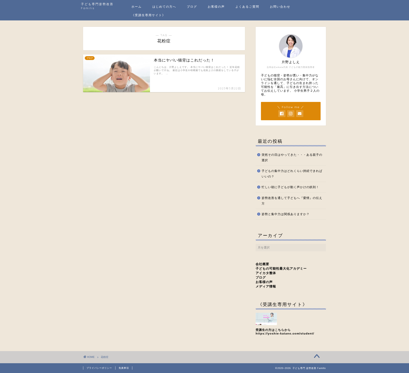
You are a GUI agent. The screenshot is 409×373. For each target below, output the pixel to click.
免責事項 (124, 368)
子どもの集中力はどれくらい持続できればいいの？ (292, 173)
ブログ (192, 7)
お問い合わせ (280, 7)
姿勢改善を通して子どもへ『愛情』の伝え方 (292, 200)
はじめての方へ (164, 7)
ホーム (136, 7)
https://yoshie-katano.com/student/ (285, 333)
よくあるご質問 (247, 7)
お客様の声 (216, 7)
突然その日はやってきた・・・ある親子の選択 (292, 157)
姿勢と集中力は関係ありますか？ (286, 214)
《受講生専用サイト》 (148, 15)
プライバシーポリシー (99, 368)
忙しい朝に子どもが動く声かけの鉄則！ (290, 187)
